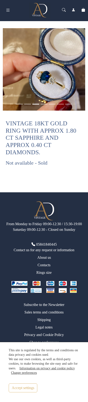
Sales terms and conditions (44, 312)
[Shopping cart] (83, 10)
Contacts (44, 265)
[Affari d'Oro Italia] (39, 10)
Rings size (44, 272)
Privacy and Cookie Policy (44, 335)
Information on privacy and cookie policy (47, 368)
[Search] (64, 10)
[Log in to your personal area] (73, 10)
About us (44, 257)
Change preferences (24, 373)
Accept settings (23, 388)
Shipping (44, 320)
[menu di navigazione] (8, 10)
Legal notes (44, 327)
